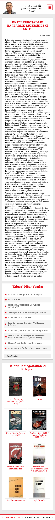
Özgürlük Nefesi (39, 500)
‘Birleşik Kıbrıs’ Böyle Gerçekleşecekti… (29, 312)
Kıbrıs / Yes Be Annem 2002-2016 (15, 434)
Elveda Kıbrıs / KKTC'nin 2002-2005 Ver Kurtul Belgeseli (39, 469)
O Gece (39, 399)
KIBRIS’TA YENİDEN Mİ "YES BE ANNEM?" (24, 306)
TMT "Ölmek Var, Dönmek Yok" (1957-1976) (15, 401)
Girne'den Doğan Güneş (15, 500)
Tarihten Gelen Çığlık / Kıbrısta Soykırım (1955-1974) (39, 435)
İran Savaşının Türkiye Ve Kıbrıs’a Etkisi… (26, 324)
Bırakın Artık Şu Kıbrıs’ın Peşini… (25, 294)
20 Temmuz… (14, 299)
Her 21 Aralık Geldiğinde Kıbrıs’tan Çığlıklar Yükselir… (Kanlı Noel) (26, 336)
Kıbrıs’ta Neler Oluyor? (20, 317)
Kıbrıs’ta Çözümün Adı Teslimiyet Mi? (28, 330)
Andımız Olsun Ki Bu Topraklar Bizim (15, 468)
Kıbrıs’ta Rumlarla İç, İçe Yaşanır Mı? (27, 348)
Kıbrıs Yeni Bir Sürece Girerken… (25, 343)
